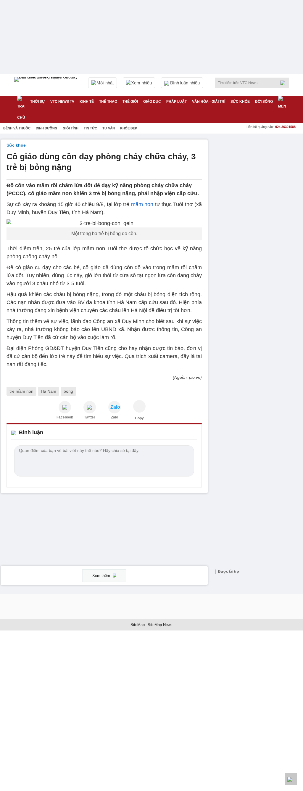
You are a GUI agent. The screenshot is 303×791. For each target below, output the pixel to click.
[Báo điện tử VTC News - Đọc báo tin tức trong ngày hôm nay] (46, 85)
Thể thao (108, 102)
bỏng (68, 391)
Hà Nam (48, 391)
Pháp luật (176, 102)
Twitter (89, 417)
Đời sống (264, 102)
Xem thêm (101, 575)
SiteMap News (160, 624)
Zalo (114, 417)
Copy (139, 418)
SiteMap (137, 624)
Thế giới (130, 102)
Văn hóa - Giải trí (208, 102)
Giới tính (70, 128)
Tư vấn (108, 128)
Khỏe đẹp (128, 128)
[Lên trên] (291, 779)
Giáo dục (152, 102)
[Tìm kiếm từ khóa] (284, 82)
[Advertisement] (258, 176)
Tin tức (90, 128)
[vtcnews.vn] (65, 407)
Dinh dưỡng (46, 128)
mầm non (143, 204)
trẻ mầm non (21, 391)
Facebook (65, 417)
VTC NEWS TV (62, 102)
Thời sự (37, 102)
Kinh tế (87, 102)
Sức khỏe (240, 102)
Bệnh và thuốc (16, 128)
